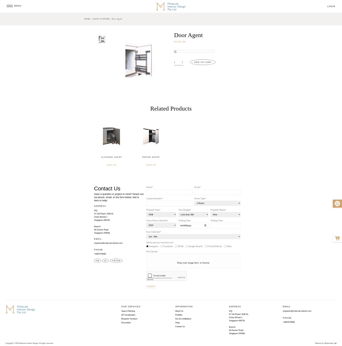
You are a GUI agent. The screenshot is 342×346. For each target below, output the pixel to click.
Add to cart (202, 62)
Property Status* (218, 210)
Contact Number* (154, 198)
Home (87, 19)
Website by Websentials (324, 343)
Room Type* (200, 198)
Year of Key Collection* (157, 220)
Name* (149, 187)
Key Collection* (153, 232)
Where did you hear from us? (189, 244)
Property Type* (153, 210)
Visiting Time (217, 220)
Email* (197, 187)
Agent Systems (101, 19)
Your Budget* (184, 210)
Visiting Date (184, 220)
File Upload (151, 251)
